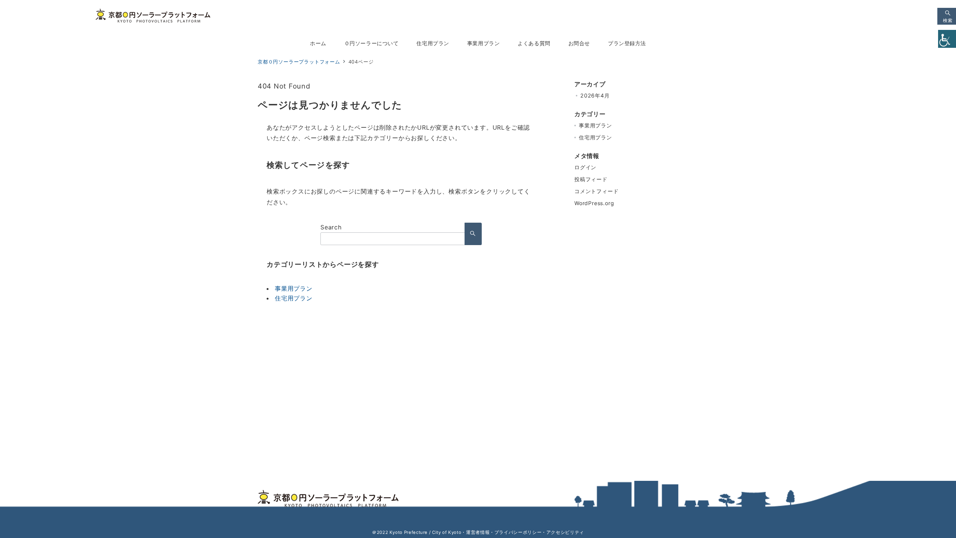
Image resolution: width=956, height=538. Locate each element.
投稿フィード (591, 179)
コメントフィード (596, 191)
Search (331, 227)
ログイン (585, 167)
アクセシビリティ (565, 532)
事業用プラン (294, 288)
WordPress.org (594, 203)
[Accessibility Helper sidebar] (947, 39)
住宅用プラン (294, 298)
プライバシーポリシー (517, 532)
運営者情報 (478, 532)
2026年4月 (595, 95)
